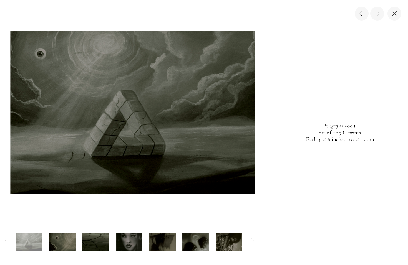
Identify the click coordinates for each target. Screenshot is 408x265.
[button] (29, 242)
